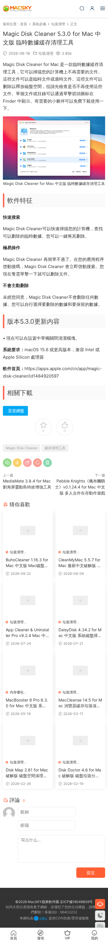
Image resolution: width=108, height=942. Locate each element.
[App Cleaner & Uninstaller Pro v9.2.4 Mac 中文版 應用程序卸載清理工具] (28, 600)
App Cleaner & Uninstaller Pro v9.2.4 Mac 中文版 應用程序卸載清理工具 (28, 632)
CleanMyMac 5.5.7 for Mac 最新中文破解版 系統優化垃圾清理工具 (79, 562)
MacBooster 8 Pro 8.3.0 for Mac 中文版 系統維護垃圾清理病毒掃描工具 (27, 703)
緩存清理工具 (55, 448)
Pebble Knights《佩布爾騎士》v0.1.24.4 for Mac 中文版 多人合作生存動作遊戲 (80, 486)
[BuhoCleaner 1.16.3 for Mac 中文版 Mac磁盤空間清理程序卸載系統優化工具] (28, 530)
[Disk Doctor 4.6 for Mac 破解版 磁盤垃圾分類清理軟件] (80, 741)
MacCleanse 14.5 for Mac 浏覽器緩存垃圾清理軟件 (80, 703)
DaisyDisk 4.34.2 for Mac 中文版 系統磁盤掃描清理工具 (80, 632)
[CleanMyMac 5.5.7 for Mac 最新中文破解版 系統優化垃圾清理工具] (80, 530)
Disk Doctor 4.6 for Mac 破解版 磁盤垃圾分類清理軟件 (79, 773)
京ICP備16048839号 (76, 902)
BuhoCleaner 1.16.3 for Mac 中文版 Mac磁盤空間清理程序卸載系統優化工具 (27, 562)
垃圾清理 (45, 53)
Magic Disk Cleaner (21, 448)
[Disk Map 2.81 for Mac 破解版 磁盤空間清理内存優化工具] (28, 741)
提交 (91, 872)
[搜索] (81, 8)
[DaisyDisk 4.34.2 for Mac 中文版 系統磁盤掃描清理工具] (80, 600)
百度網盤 (16, 410)
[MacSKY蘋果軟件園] (17, 8)
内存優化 (17, 692)
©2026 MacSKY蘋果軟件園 (37, 902)
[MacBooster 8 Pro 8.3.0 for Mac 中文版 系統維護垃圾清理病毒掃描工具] (28, 670)
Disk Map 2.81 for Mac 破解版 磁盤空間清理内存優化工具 (27, 773)
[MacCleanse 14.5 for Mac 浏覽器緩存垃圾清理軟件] (80, 670)
